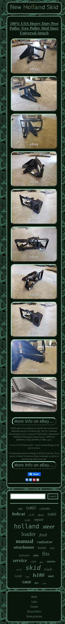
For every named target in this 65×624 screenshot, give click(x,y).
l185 (20, 509)
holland (26, 526)
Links (34, 601)
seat (51, 576)
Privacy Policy (34, 611)
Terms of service (34, 616)
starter (51, 561)
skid (33, 567)
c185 (33, 561)
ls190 (44, 584)
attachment (24, 547)
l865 (36, 583)
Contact (34, 606)
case (26, 581)
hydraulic (24, 555)
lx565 (28, 520)
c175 (31, 514)
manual (24, 541)
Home (34, 596)
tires (41, 562)
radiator (45, 542)
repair (39, 519)
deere (41, 514)
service (20, 560)
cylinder (45, 508)
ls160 (18, 576)
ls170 (19, 569)
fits (45, 553)
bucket (42, 548)
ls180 (38, 575)
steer (49, 526)
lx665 (52, 548)
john (35, 555)
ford (43, 534)
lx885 (51, 514)
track (48, 569)
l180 (27, 577)
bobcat (18, 513)
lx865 (31, 508)
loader (28, 534)
